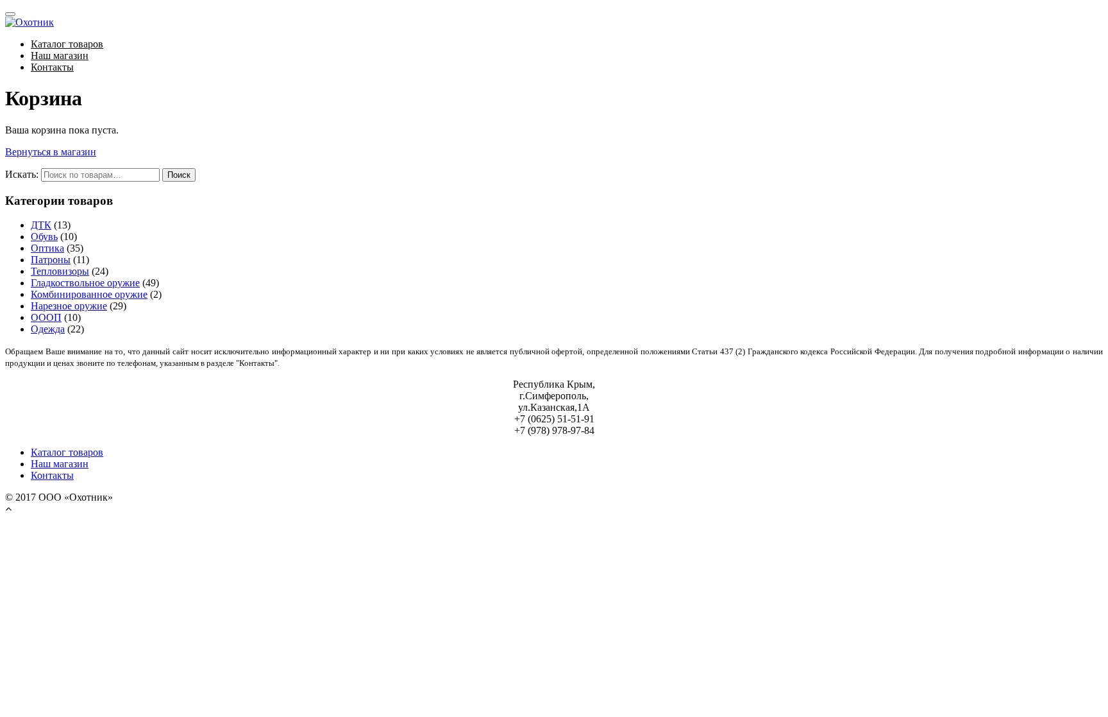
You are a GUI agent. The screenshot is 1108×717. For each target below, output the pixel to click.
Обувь (44, 236)
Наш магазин (59, 55)
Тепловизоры (60, 271)
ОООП (46, 317)
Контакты (52, 67)
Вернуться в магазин (50, 151)
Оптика (47, 248)
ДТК (41, 225)
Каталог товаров (67, 44)
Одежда (48, 329)
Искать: (21, 174)
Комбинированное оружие (89, 294)
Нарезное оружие (69, 305)
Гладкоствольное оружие (85, 282)
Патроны (51, 259)
